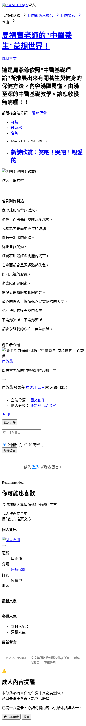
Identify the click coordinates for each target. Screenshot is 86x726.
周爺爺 (7, 361)
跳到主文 (9, 58)
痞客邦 (31, 387)
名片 (14, 133)
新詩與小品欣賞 (43, 406)
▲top (6, 414)
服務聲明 (50, 662)
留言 (41, 387)
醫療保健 (39, 113)
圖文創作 (37, 400)
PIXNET (21, 658)
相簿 (14, 122)
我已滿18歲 (11, 717)
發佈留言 (10, 450)
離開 (26, 717)
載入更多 (10, 422)
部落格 (16, 128)
